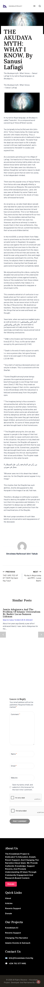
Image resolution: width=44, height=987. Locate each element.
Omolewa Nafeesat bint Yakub (22, 553)
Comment (15, 714)
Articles (9, 903)
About (8, 898)
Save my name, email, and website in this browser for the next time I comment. (23, 787)
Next (41, 635)
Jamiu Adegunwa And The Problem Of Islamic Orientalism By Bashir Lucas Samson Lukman (21, 613)
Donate (11, 884)
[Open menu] (34, 6)
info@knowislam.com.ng (21, 958)
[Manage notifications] (38, 982)
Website (14, 777)
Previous (3, 635)
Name (14, 754)
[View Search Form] (40, 6)
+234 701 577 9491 (17, 963)
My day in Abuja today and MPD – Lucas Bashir (32, 576)
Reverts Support (13, 908)
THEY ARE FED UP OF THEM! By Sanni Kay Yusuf (10, 576)
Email (14, 765)
